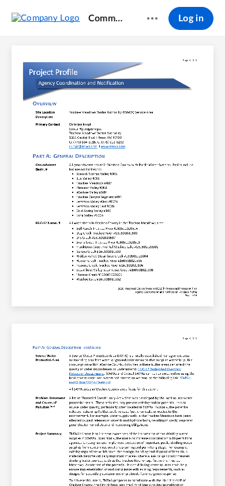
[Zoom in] (132, 458)
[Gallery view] (177, 458)
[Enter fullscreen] (198, 458)
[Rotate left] (155, 458)
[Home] (46, 18)
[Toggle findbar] (27, 458)
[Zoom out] (93, 458)
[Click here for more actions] (152, 18)
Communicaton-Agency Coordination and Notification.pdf (106, 18)
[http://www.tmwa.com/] (113, 147)
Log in (191, 18)
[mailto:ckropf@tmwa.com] (83, 147)
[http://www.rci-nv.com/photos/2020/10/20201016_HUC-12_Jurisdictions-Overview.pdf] (166, 369)
